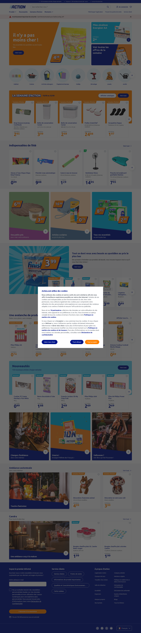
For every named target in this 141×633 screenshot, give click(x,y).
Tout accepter (92, 342)
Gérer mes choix (49, 342)
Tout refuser (77, 342)
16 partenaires (55, 310)
